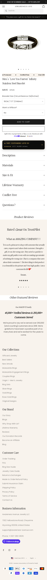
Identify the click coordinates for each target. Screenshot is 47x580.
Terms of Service (9, 496)
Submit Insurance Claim (12, 483)
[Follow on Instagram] (9, 550)
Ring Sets (6, 384)
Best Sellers (7, 359)
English (32, 558)
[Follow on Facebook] (3, 550)
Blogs (4, 419)
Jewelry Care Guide (11, 471)
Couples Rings (8, 376)
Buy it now (23, 129)
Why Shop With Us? (10, 423)
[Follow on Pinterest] (15, 550)
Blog (4, 444)
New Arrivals (7, 363)
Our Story (6, 415)
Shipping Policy (9, 487)
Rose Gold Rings (9, 397)
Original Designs (9, 401)
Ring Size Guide (9, 467)
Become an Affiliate (11, 440)
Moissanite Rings (9, 368)
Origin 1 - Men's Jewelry (12, 380)
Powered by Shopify (33, 563)
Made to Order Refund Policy (15, 479)
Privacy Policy (8, 492)
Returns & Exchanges (11, 475)
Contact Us (7, 500)
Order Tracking (8, 458)
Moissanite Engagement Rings (15, 372)
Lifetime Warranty (10, 428)
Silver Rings (7, 388)
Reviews (5, 432)
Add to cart (23, 122)
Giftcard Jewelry (9, 355)
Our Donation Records (12, 436)
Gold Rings (7, 392)
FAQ (4, 463)
